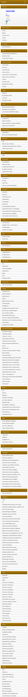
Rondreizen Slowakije (7, 397)
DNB (3, 155)
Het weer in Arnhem (7, 597)
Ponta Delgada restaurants (8, 206)
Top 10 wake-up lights (7, 313)
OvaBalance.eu (6, 439)
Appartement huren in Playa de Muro (11, 407)
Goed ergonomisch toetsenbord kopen (11, 211)
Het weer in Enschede (7, 594)
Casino (4, 30)
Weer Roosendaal (6, 620)
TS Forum (4, 98)
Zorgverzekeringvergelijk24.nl (9, 53)
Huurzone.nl (5, 634)
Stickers (4, 568)
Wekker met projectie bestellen (9, 526)
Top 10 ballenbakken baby (8, 523)
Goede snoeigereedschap (8, 629)
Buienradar (5, 575)
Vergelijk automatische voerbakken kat (11, 538)
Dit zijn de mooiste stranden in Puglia (11, 350)
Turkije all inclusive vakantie (9, 341)
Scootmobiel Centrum (7, 58)
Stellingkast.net (6, 660)
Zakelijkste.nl (5, 306)
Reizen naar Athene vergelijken (9, 469)
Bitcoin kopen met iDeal (8, 144)
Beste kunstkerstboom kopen (9, 547)
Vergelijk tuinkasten (7, 632)
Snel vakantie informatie (8, 338)
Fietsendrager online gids (8, 467)
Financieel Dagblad (6, 268)
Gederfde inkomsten (7, 169)
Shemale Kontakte (6, 100)
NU (3, 263)
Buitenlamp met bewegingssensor (10, 460)
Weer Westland (6, 379)
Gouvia (4, 345)
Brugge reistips (6, 402)
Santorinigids (5, 201)
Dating (4, 33)
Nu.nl (3, 275)
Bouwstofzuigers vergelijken (9, 511)
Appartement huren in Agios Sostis (10, 367)
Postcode (4, 192)
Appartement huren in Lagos (9, 372)
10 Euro (4, 79)
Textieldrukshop (6, 227)
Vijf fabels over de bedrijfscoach (10, 693)
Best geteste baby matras (8, 315)
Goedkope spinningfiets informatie (10, 465)
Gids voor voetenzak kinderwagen (10, 317)
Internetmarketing (6, 688)
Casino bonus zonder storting (9, 74)
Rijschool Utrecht (6, 121)
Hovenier (4, 40)
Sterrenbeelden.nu (6, 47)
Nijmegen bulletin (6, 278)
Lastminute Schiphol (7, 331)
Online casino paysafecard (8, 77)
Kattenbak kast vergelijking (8, 109)
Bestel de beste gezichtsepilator (10, 477)
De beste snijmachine (7, 458)
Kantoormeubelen (6, 294)
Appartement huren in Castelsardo (10, 362)
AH (3, 502)
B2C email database (7, 691)
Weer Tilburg (5, 615)
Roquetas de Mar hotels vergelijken (10, 360)
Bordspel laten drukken (8, 324)
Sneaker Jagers (6, 254)
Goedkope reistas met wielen (9, 514)
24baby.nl (4, 437)
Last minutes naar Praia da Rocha (10, 481)
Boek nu (4, 298)
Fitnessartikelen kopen (7, 455)
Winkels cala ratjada (7, 229)
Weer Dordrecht (6, 618)
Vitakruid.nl (5, 435)
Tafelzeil (4, 627)
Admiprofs (4, 672)
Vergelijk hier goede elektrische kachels (12, 535)
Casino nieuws (5, 72)
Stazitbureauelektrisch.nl (8, 552)
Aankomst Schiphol (7, 334)
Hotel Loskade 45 (6, 355)
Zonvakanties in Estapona (8, 404)
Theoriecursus (5, 35)
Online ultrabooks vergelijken (9, 213)
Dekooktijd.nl (5, 132)
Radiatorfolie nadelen (7, 656)
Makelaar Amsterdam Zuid (8, 651)
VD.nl (3, 499)
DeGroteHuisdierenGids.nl (8, 107)
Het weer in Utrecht (7, 587)
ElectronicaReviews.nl (7, 556)
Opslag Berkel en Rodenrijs (8, 641)
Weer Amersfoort (6, 611)
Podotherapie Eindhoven (8, 166)
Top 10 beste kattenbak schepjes (10, 111)
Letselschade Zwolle (7, 171)
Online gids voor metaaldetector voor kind (12, 533)
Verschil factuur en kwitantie (9, 695)
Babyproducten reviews (8, 301)
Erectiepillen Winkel (7, 95)
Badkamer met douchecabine (9, 658)
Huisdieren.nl (5, 178)
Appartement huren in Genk (9, 639)
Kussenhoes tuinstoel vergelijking (10, 472)
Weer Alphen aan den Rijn (8, 599)
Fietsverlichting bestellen (8, 423)
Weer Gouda (5, 383)
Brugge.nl (4, 395)
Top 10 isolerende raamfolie (9, 636)
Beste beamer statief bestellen (9, 310)
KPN (3, 669)
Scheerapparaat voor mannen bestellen (11, 486)
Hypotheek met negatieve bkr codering (11, 146)
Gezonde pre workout (7, 442)
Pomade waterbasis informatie (9, 554)
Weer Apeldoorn (6, 606)
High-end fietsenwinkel (8, 428)
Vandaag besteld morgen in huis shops (11, 504)
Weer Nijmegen (6, 613)
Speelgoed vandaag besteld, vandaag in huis (13, 507)
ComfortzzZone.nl (6, 197)
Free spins (4, 67)
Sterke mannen (6, 296)
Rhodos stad (5, 348)
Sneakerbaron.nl (6, 252)
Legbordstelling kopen (7, 674)
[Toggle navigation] (25, 2)
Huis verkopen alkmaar (7, 653)
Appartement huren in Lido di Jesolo (11, 364)
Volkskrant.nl (5, 271)
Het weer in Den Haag (7, 592)
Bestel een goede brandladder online (11, 474)
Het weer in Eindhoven (7, 585)
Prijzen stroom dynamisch (8, 125)
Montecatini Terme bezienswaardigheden (12, 376)
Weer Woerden (6, 381)
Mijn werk (4, 194)
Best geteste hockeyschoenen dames (11, 484)
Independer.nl (5, 118)
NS (3, 390)
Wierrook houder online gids (9, 462)
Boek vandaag (5, 353)
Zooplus (4, 180)
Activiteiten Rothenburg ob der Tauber (11, 357)
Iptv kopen (4, 566)
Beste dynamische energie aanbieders (11, 123)
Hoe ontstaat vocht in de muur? (10, 216)
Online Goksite (5, 69)
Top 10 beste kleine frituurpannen (10, 521)
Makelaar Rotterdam (7, 663)
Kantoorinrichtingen (7, 545)
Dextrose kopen (6, 164)
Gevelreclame (5, 322)
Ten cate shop (5, 222)
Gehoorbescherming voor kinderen (10, 542)
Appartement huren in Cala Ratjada (10, 208)
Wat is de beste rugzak (8, 509)
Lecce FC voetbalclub (7, 425)
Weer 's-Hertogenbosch (8, 374)
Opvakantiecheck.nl (7, 414)
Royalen (4, 86)
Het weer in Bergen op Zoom (9, 601)
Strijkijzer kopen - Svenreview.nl (10, 225)
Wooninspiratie (6, 303)
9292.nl (4, 393)
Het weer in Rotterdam (7, 589)
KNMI (3, 580)
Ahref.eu (3, 2)
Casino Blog (5, 65)
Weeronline (5, 577)
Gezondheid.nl (5, 162)
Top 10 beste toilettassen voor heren (11, 369)
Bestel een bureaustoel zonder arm (10, 530)
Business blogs (6, 684)
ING (3, 141)
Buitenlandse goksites (7, 84)
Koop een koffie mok (7, 516)
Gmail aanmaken (6, 236)
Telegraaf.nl (5, 266)
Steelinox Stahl (6, 56)
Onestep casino (6, 81)
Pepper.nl (4, 93)
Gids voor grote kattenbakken (9, 185)
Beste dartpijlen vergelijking (9, 421)
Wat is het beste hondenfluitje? (9, 549)
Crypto (4, 37)
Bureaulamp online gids (8, 559)
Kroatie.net (5, 204)
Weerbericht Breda (6, 604)
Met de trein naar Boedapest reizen (10, 409)
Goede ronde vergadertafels (9, 561)
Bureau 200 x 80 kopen (8, 677)
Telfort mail (5, 239)
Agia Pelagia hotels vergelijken (9, 479)
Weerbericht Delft (6, 608)
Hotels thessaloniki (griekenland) (10, 343)
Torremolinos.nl (6, 412)
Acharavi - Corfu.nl (6, 336)
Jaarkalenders (5, 199)
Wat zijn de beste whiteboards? (10, 564)
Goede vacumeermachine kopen (10, 540)
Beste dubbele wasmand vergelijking (11, 528)
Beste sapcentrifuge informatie (9, 134)
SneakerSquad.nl (6, 257)
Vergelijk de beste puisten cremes (10, 308)
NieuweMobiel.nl (6, 245)
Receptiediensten (6, 686)
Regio (3, 273)
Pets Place (4, 183)
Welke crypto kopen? (7, 148)
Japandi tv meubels (6, 644)
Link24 (4, 679)
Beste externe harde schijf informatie (11, 518)
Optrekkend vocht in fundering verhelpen (12, 320)
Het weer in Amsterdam (8, 582)
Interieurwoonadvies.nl (7, 646)
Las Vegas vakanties (7, 400)
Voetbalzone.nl (6, 291)
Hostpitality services (7, 681)
